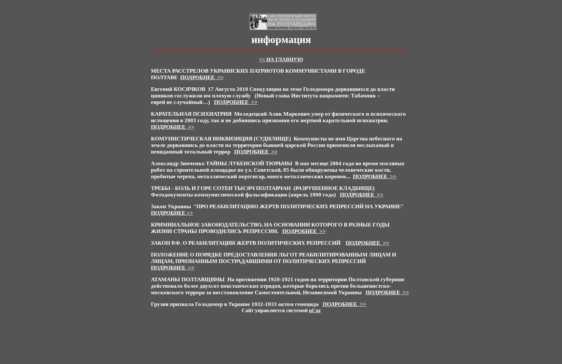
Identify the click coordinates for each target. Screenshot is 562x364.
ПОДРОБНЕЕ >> (172, 213)
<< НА (281, 59)
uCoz (315, 310)
